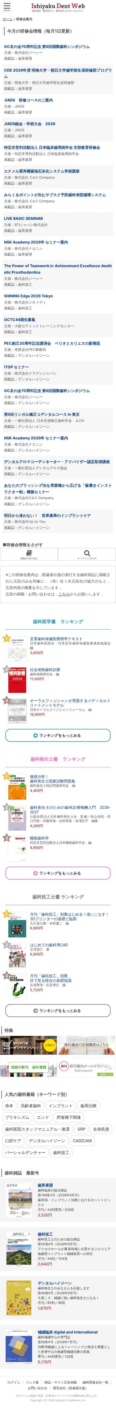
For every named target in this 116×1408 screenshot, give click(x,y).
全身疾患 (101, 1129)
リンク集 (32, 1382)
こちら (64, 594)
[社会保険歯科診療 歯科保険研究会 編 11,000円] (32, 692)
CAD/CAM (82, 1140)
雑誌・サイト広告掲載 (61, 1382)
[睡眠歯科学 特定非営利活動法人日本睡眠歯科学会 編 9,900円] (48, 861)
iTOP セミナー (16, 367)
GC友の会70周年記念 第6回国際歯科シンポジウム (47, 390)
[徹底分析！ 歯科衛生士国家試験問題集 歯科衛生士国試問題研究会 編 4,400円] (40, 799)
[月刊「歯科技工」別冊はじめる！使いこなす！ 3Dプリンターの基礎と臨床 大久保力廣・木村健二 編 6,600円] (57, 937)
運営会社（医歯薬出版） (70, 1388)
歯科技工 (61, 1152)
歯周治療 (88, 1105)
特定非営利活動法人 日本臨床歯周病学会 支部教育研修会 (52, 147)
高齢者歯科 (31, 1105)
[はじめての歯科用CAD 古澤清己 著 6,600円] (36, 968)
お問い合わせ (37, 1388)
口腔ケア (13, 1140)
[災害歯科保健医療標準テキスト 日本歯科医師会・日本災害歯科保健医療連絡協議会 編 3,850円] (58, 662)
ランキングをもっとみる (60, 735)
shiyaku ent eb (58, 6)
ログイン (13, 1382)
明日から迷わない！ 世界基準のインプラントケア (47, 515)
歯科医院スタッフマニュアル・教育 (37, 1129)
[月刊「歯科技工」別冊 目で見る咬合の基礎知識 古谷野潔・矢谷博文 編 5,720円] (38, 999)
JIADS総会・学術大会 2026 (29, 123)
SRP (81, 1129)
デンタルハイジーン (47, 1140)
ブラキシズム (17, 1117)
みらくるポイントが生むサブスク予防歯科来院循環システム (55, 194)
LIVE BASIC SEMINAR (23, 218)
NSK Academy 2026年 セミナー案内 (36, 242)
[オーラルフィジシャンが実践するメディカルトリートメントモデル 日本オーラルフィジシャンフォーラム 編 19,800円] (58, 723)
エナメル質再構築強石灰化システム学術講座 (42, 171)
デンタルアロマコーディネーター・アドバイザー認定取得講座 (57, 461)
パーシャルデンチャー (25, 1152)
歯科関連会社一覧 (95, 1382)
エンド (43, 1117)
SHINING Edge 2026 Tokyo (28, 296)
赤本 (9, 1105)
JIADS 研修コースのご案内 (28, 100)
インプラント (61, 1105)
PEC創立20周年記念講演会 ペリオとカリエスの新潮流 (52, 343)
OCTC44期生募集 (19, 319)
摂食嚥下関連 (69, 1117)
